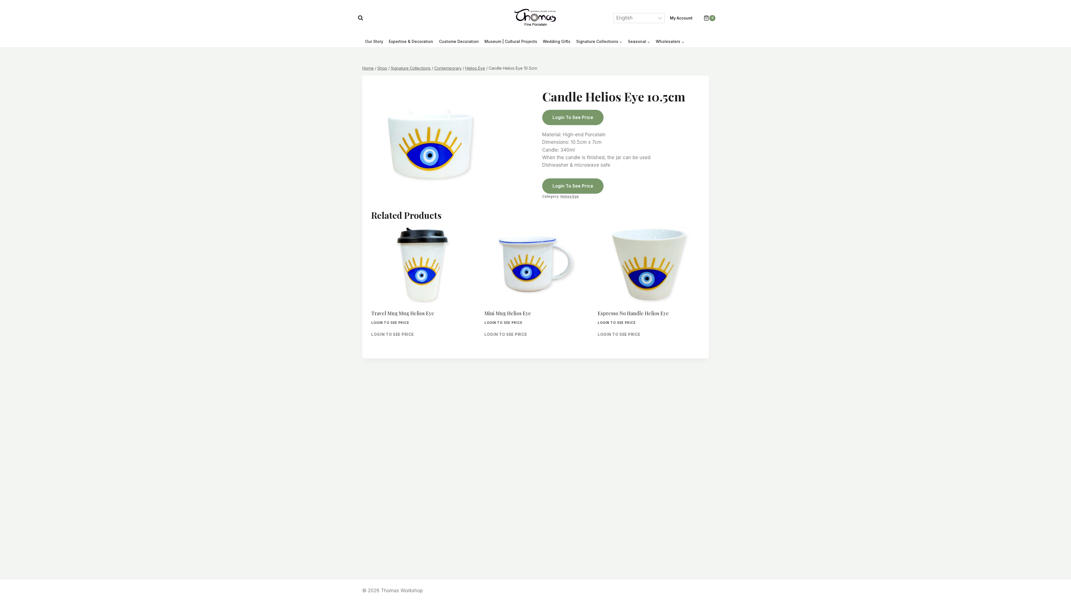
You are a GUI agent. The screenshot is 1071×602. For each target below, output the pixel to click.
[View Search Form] (360, 18)
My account (681, 18)
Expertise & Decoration (411, 41)
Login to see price (573, 117)
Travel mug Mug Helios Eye (402, 313)
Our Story (374, 41)
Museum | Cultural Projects (510, 41)
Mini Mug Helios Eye (507, 313)
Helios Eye (569, 196)
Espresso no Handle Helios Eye (633, 313)
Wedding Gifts (556, 41)
